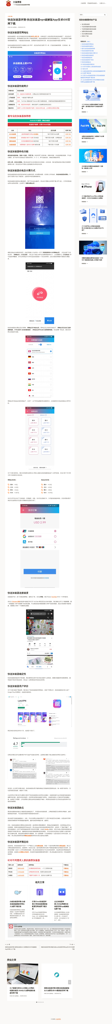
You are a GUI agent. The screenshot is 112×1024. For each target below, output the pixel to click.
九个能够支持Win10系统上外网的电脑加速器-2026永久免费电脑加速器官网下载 (22, 990)
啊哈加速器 (28, 835)
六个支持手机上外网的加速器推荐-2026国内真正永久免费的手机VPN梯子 (93, 228)
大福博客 (83, 3)
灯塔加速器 (12, 137)
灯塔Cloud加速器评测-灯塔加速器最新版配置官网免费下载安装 (39, 905)
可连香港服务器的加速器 (89, 29)
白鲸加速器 (12, 144)
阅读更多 (85, 112)
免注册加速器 (86, 24)
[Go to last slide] (10, 982)
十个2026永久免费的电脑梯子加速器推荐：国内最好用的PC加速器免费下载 (92, 106)
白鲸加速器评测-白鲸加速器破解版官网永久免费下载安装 (17, 904)
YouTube (54, 597)
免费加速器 (40, 845)
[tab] (36, 1002)
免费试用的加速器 (87, 31)
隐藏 (88, 41)
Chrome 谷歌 (16, 601)
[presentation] (17, 891)
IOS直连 (35, 134)
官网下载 (68, 134)
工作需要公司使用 (23, 852)
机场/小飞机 (85, 36)
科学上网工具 (35, 36)
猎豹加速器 (12, 141)
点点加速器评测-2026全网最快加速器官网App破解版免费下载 (61, 905)
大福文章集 (10, 16)
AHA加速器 (12, 134)
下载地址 (66, 875)
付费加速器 (62, 845)
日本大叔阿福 (13, 27)
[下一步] (69, 982)
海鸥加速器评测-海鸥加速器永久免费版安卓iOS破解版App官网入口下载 (21, 947)
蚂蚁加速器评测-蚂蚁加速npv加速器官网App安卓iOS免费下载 (58, 947)
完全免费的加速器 (87, 33)
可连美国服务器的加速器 (89, 26)
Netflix (47, 829)
